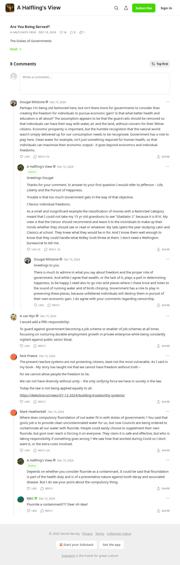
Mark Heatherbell (33, 411)
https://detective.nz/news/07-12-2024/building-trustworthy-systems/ (72, 395)
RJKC (30, 498)
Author (32, 171)
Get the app (112, 545)
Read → (16, 49)
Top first (162, 64)
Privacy (87, 534)
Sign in (166, 8)
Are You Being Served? (30, 26)
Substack (68, 556)
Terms (99, 534)
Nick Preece (28, 355)
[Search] (116, 8)
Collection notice (119, 534)
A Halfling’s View (23, 32)
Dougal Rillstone (32, 102)
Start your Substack (78, 545)
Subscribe (144, 8)
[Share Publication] (126, 8)
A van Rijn (27, 316)
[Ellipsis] (167, 101)
